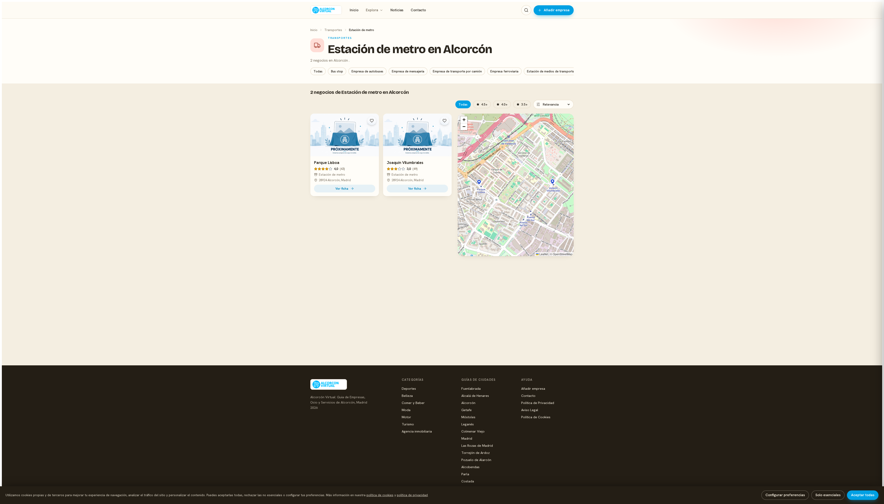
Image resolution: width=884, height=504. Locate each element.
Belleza (407, 395)
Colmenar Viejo (473, 431)
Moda (406, 410)
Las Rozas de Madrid (477, 445)
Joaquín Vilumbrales (405, 162)
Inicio (354, 10)
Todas (318, 71)
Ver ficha (341, 188)
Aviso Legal (529, 410)
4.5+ (484, 104)
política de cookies (379, 495)
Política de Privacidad (537, 403)
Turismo (408, 424)
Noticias (396, 10)
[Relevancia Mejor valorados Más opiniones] (553, 104)
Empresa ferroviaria (504, 71)
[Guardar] (371, 120)
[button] (479, 182)
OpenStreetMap (563, 254)
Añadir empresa (557, 10)
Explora (372, 10)
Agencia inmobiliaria (417, 431)
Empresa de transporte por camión (457, 71)
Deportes (409, 388)
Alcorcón (468, 403)
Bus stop (337, 71)
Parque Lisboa (326, 162)
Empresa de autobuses (367, 71)
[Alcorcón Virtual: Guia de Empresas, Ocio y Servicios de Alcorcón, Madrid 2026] (326, 10)
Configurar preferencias (785, 495)
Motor (406, 417)
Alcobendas (470, 467)
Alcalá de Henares (475, 395)
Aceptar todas (862, 495)
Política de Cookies (535, 417)
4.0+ (504, 104)
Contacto (418, 10)
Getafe (466, 410)
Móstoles (468, 417)
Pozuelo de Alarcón (476, 460)
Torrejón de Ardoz (475, 452)
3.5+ (524, 104)
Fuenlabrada (471, 388)
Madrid (466, 438)
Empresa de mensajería (408, 71)
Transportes (333, 30)
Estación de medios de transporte (550, 71)
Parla (465, 474)
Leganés (467, 424)
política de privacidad (412, 495)
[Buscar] (526, 10)
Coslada (467, 481)
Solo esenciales (827, 495)
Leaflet (543, 254)
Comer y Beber (413, 403)
